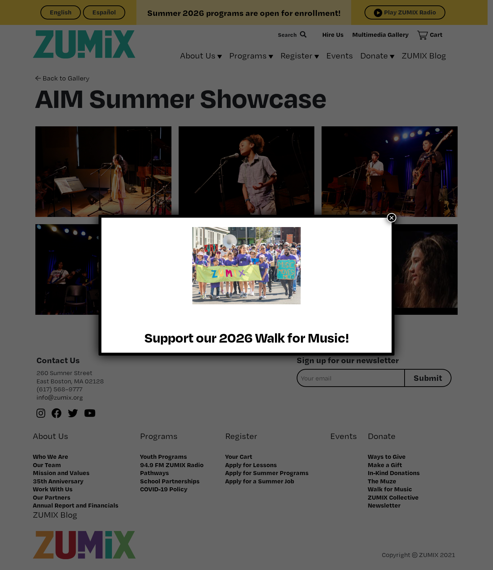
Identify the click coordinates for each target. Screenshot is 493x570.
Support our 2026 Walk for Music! (246, 337)
